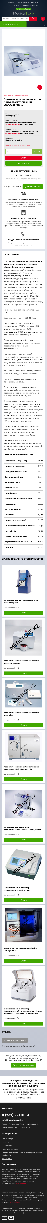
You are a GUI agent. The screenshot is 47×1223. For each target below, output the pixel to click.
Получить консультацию (23, 1065)
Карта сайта (7, 1158)
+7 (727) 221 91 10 (16, 5)
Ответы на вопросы (10, 1149)
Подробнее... (21, 1183)
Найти (33, 19)
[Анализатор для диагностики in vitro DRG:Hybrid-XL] (23, 925)
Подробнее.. (15, 1202)
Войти (37, 2)
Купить (23, 158)
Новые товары (7, 1139)
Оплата (17, 2)
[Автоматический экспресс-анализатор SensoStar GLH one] (23, 637)
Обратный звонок (25, 9)
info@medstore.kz (30, 5)
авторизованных (12, 124)
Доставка (11, 2)
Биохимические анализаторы (16, 95)
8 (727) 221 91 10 (23, 1098)
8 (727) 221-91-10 (23, 175)
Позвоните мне (34, 186)
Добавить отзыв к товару (15, 1040)
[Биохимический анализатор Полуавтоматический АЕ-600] (23, 864)
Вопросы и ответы (27, 2)
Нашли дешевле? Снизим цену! (18, 145)
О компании (7, 1146)
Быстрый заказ (23, 163)
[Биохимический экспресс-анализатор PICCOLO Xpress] (23, 581)
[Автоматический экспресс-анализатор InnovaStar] (23, 693)
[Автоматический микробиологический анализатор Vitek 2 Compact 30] (23, 746)
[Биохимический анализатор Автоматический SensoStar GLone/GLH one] (23, 804)
